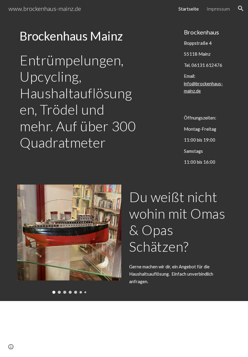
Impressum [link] (218, 8)
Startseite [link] (188, 8)
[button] (240, 8)
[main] (78, 36)
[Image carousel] (69, 239)
